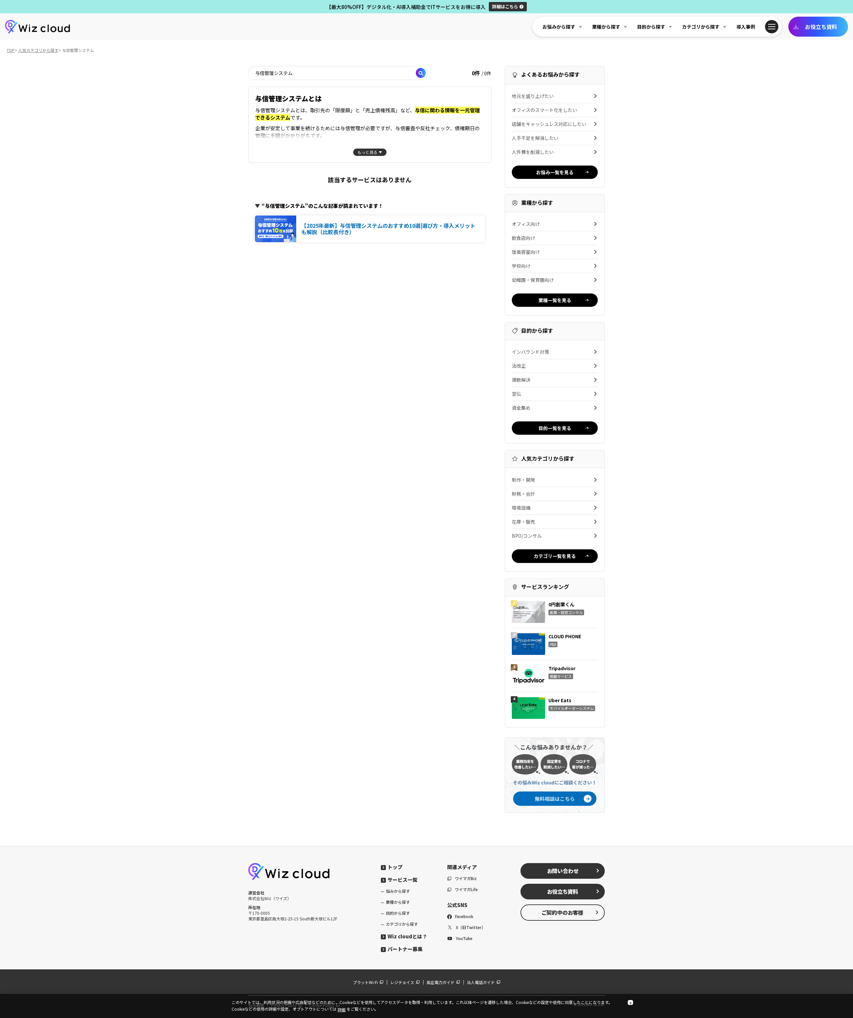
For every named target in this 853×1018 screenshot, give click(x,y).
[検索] (421, 73)
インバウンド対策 (530, 351)
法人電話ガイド (481, 982)
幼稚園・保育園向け (533, 279)
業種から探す (398, 902)
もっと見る (368, 152)
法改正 (519, 365)
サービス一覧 (403, 879)
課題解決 (521, 379)
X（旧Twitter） (470, 927)
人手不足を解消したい (535, 138)
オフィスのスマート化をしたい (544, 110)
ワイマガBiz (466, 878)
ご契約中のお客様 (562, 912)
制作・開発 (523, 479)
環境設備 (521, 507)
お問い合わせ (562, 871)
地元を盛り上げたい (533, 96)
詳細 (505, 6)
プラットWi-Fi (365, 982)
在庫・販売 (523, 521)
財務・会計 (523, 493)
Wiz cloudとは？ (407, 936)
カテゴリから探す (402, 924)
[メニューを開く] (771, 26)
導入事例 (745, 26)
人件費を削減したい (533, 152)
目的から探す (398, 913)
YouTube (464, 938)
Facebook (464, 916)
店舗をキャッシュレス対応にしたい (549, 124)
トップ (395, 866)
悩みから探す (398, 891)
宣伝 (516, 393)
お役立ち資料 (821, 27)
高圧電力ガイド (440, 982)
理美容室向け (526, 252)
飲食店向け (523, 238)
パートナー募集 (405, 948)
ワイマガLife (466, 889)
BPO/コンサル (527, 535)
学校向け (521, 265)
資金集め (521, 407)
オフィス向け (526, 224)
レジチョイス (402, 982)
